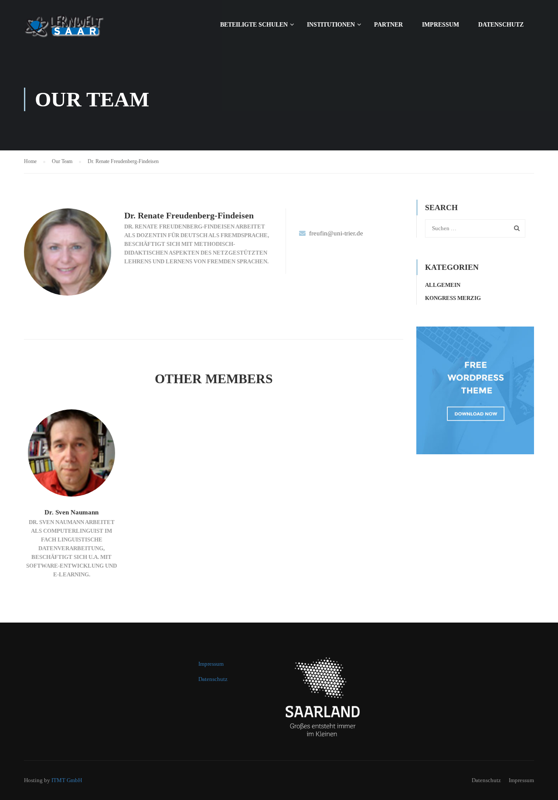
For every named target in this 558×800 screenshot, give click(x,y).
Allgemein (442, 285)
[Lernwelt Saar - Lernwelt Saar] (85, 28)
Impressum (440, 24)
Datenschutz (501, 24)
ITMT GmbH (66, 780)
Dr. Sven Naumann (71, 512)
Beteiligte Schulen (254, 24)
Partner (388, 24)
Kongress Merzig (453, 298)
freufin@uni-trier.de (336, 233)
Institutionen (331, 24)
